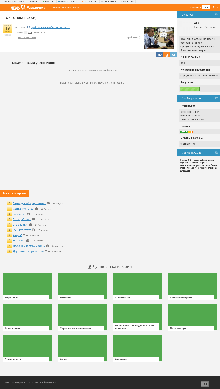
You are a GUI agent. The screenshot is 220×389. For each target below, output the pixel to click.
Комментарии (127, 2)
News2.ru (9, 382)
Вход (215, 7)
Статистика (210, 27)
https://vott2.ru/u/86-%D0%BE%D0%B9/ (199, 75)
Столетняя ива (12, 328)
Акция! (17, 235)
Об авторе (188, 14)
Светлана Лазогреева (181, 297)
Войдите (65, 82)
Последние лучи (178, 328)
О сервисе (20, 382)
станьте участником (86, 82)
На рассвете (11, 297)
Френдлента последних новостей (197, 46)
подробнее (185, 170)
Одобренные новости (191, 42)
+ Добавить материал (13, 2)
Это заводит (21, 224)
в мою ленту (195, 7)
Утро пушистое (122, 297)
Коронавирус (33, 2)
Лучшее (56, 7)
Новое (76, 7)
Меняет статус (22, 229)
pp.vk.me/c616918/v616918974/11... (50, 27)
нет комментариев (27, 37)
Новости (49, 2)
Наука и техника (68, 2)
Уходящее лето (13, 359)
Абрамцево (121, 359)
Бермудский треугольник (29, 203)
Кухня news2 (109, 2)
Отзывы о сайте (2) (192, 137)
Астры (63, 359)
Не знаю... (19, 240)
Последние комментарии (193, 50)
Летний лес (66, 297)
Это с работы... (22, 219)
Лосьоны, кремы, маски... (29, 245)
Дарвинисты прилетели (28, 251)
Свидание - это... (23, 208)
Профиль (198, 27)
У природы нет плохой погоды (75, 328)
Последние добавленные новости (197, 39)
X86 (30, 32)
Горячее (66, 7)
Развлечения (90, 2)
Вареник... (19, 213)
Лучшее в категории (111, 266)
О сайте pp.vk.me (191, 98)
